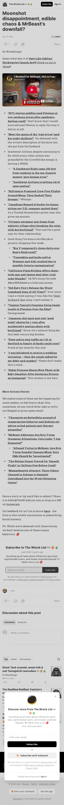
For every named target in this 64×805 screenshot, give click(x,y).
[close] (55, 696)
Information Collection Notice (37, 765)
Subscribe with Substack (34, 755)
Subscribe (32, 744)
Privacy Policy (32, 768)
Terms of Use (46, 762)
